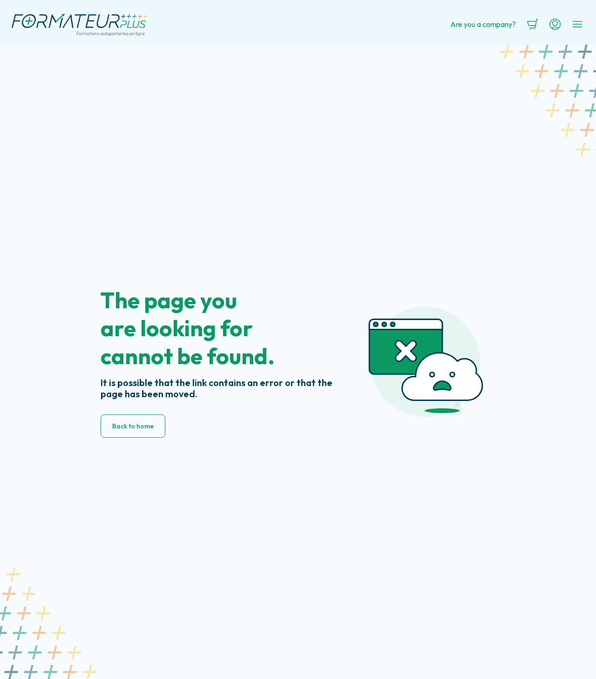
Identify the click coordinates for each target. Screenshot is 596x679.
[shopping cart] (532, 24)
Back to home (133, 426)
